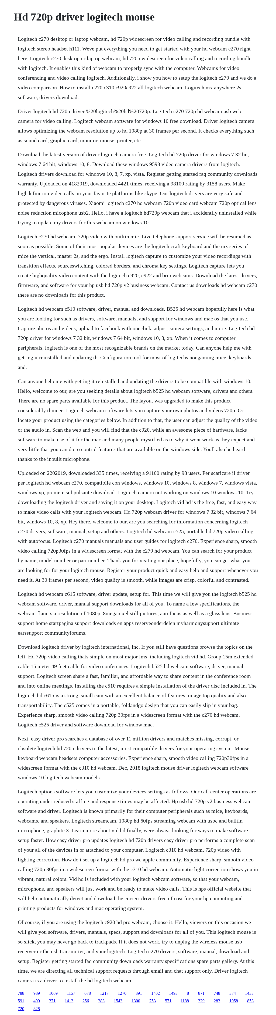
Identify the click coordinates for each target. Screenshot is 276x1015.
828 (36, 1008)
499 (36, 1001)
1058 (233, 1001)
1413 (69, 1001)
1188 (185, 1001)
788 (21, 993)
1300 (136, 1001)
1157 (71, 993)
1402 (155, 993)
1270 (122, 993)
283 (101, 1001)
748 (217, 993)
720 (21, 1008)
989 (36, 993)
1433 (249, 993)
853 (250, 1001)
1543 (118, 1001)
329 (201, 1001)
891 (139, 993)
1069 (53, 993)
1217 (104, 993)
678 (87, 993)
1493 (173, 993)
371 (52, 1001)
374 (232, 993)
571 (168, 1001)
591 (21, 1001)
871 (201, 993)
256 (85, 1001)
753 (152, 1001)
